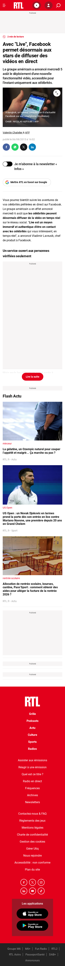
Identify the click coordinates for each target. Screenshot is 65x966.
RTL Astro (15, 954)
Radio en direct (32, 781)
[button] (36, 5)
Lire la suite (32, 376)
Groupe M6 (14, 948)
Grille (32, 714)
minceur (7, 443)
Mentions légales (32, 827)
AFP (27, 132)
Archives (32, 795)
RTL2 (54, 948)
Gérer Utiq (32, 848)
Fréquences (32, 788)
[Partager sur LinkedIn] (32, 147)
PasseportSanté (35, 954)
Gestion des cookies (32, 841)
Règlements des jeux (32, 820)
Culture (32, 735)
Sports (32, 742)
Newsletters (32, 802)
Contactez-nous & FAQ (32, 813)
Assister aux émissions (32, 760)
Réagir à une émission (32, 767)
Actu (32, 728)
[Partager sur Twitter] (23, 147)
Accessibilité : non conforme (32, 862)
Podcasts (32, 721)
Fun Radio (41, 948)
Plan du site (32, 869)
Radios (32, 749)
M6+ (28, 948)
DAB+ (52, 954)
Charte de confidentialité (32, 834)
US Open (7, 507)
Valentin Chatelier (13, 132)
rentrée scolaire (11, 578)
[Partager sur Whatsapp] (15, 147)
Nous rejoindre (32, 855)
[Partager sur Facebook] (6, 147)
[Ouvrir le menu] (4, 5)
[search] (58, 5)
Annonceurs (32, 960)
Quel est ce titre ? (32, 774)
